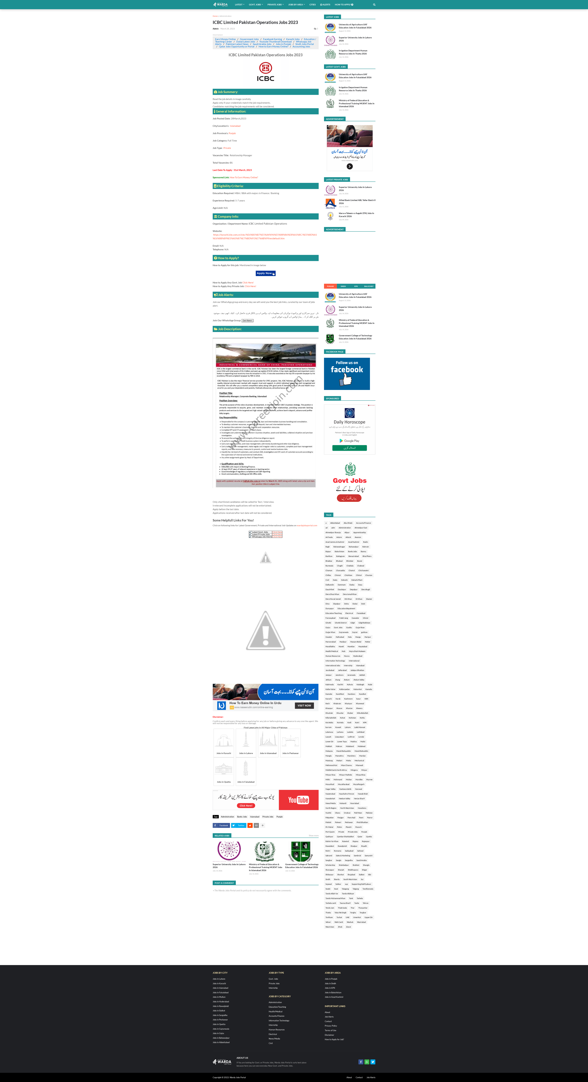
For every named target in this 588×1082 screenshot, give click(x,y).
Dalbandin (330, 585)
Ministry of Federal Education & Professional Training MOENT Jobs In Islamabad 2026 (265, 867)
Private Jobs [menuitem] (275, 4)
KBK (366, 699)
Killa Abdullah (362, 713)
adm (333, 528)
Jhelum (347, 680)
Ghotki (328, 623)
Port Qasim (330, 832)
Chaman (329, 570)
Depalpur (354, 589)
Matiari (339, 760)
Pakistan (369, 813)
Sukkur (338, 884)
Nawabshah (330, 798)
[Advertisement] (266, 710)
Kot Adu (340, 722)
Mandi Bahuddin (361, 751)
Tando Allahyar (348, 893)
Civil (327, 580)
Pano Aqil (351, 817)
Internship (348, 665)
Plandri (349, 827)
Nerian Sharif (359, 798)
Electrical (349, 613)
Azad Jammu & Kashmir (335, 542)
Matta (348, 760)
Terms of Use (330, 1030)
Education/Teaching (334, 613)
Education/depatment (346, 608)
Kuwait (338, 727)
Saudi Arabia (361, 860)
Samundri (369, 855)
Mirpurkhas (360, 775)
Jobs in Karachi (219, 983)
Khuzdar (340, 713)
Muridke (359, 779)
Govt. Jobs (338, 627)
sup (346, 884)
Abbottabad (335, 523)
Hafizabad (340, 637)
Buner (359, 561)
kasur (358, 699)
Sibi (369, 874)
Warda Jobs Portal (238, 1077)
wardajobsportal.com (307, 525)
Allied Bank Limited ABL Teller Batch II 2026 (357, 201)
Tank (351, 898)
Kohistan (352, 718)
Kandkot (362, 694)
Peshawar (349, 822)
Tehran (365, 903)
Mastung (329, 760)
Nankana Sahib (345, 789)
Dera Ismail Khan (350, 594)
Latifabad (360, 732)
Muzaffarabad (343, 784)
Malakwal (361, 746)
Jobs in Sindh (330, 983)
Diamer (369, 599)
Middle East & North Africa (336, 770)
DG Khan (348, 599)
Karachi (329, 699)
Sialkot (361, 874)
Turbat (339, 917)
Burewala (329, 566)
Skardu (337, 879)
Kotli (349, 722)
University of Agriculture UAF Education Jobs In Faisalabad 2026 (355, 26)
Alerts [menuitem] (326, 4)
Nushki (328, 813)
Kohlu (362, 718)
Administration (225, 16)
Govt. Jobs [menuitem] (255, 4)
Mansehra (339, 756)
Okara (337, 813)
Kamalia (369, 689)
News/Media (331, 803)
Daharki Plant (356, 580)
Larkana (340, 732)
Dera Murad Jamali (333, 599)
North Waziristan (347, 808)
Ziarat (348, 927)
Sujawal (329, 884)
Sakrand (329, 855)
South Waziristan (350, 879)
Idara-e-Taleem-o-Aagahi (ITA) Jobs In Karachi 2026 (356, 215)
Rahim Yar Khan (332, 841)
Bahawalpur (354, 547)
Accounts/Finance (363, 523)
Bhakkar (329, 561)
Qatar (360, 836)
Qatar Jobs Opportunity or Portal (236, 46)
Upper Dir (369, 917)
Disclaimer (329, 1035)
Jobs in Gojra (218, 1033)
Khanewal (360, 703)
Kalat (370, 684)
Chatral (352, 570)
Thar (352, 908)
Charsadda (340, 570)
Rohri (328, 851)
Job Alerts (329, 1016)
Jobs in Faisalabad (220, 992)
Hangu (358, 637)
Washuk (350, 922)
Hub (343, 651)
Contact (328, 1021)
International (354, 661)
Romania (337, 851)
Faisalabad (361, 613)
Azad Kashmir (353, 542)
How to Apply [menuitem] (343, 4)
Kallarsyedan (344, 689)
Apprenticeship (359, 532)
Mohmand (338, 779)
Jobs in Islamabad (220, 988)
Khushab (329, 713)
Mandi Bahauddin (343, 751)
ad (327, 528)
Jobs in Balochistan (333, 992)
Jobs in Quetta (219, 1024)
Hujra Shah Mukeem (357, 651)
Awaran (358, 537)
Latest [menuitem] (238, 4)
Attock (348, 537)
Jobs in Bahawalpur (221, 1038)
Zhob (340, 927)
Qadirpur (329, 836)
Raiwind (345, 841)
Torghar (363, 912)
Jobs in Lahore (219, 979)
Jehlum (328, 680)
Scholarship (330, 865)
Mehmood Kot (331, 765)
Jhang (337, 680)
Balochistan (339, 551)
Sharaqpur (330, 870)
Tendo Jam (330, 908)
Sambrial (357, 855)
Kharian (349, 708)
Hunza (346, 656)
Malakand (350, 746)
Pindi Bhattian (362, 822)
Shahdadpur (344, 865)
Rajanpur (365, 841)
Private (227, 148)
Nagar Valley (330, 789)
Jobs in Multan (219, 997)
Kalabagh (360, 684)
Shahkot (356, 865)
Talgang (356, 889)
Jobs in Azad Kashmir (334, 997)
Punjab (232, 133)
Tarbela (360, 898)
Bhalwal (339, 561)
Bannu (363, 551)
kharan (339, 708)
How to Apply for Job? (334, 1039)
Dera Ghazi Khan (332, 594)
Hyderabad (357, 656)
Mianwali (359, 765)
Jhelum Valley (358, 680)
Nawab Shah (363, 794)
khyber (350, 713)
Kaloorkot (358, 689)
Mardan (362, 756)
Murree (369, 779)
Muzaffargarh (358, 784)
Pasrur (370, 817)
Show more (314, 835)
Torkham (329, 917)
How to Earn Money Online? (273, 46)
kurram (329, 727)
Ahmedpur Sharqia (333, 532)
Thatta (328, 912)
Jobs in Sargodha (220, 1015)
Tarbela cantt (331, 903)
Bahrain (365, 547)
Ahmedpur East (361, 528)
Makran (339, 746)
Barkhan (329, 556)
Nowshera (362, 808)
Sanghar (329, 860)
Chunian (368, 575)
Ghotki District (341, 623)
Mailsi (362, 741)
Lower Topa (342, 741)
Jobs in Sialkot (219, 1010)
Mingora (354, 770)
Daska (351, 585)
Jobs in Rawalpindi (221, 1006)
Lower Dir (330, 741)
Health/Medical (332, 651)
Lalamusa (329, 732)
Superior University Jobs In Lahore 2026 (229, 866)
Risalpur (354, 846)
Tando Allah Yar (332, 893)
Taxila (356, 903)
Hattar (367, 642)
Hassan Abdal (355, 642)
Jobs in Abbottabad (221, 1042)
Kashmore (348, 699)
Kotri (357, 722)
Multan (349, 779)
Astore (339, 537)
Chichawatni (363, 570)
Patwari (338, 822)
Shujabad (351, 874)
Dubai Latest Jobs (245, 41)
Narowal (358, 789)
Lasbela (350, 732)
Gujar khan (360, 627)
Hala (350, 637)
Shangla (366, 865)
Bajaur (328, 551)
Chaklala (350, 566)
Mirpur (364, 770)
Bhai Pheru (367, 556)
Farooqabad (330, 618)
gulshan (364, 632)
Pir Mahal (329, 827)
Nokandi (342, 803)
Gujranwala (343, 632)
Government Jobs (249, 39)
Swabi (328, 889)
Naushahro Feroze (346, 794)
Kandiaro (351, 694)
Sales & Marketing (343, 855)
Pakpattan (330, 817)
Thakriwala (342, 908)
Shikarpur (330, 874)
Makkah (329, 746)
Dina (327, 604)
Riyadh (364, 846)
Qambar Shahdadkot (345, 836)
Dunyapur (330, 608)
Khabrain (337, 703)
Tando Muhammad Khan (335, 898)
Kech (328, 703)
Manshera (351, 756)
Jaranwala (351, 675)
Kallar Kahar (330, 689)
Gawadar (355, 618)
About (327, 1012)
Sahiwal (360, 851)
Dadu (335, 580)
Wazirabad (361, 922)
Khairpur (348, 703)
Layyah (328, 737)
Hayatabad (362, 646)
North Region (331, 808)
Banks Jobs (242, 816)
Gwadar (329, 637)
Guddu (349, 627)
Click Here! (248, 282)
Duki (363, 604)
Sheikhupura (353, 870)
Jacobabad (330, 670)
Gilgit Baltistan (364, 623)
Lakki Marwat (359, 727)
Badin (365, 542)
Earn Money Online (225, 39)
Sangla (338, 860)
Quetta (369, 836)
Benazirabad (354, 556)
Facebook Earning (272, 39)
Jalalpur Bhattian (357, 670)
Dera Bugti (365, 589)
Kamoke (329, 694)
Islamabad (235, 125)
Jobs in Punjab (283, 43)
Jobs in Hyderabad (221, 1001)
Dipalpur (336, 604)
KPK (356, 286)
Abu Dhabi (348, 523)
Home (215, 16)
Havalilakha (330, 646)
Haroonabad (331, 642)
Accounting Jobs (301, 46)
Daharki (344, 580)
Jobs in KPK (330, 988)
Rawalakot (330, 846)
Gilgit (353, 623)
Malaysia (329, 751)
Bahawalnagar (339, 547)
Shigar (364, 870)
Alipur (347, 532)
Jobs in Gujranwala (221, 1029)
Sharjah (341, 870)
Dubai (354, 604)
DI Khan (359, 599)
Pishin (339, 827)
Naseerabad (330, 794)
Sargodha (349, 860)
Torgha (353, 912)
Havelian (351, 646)
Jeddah (362, 675)
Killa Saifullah (331, 718)
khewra (359, 708)
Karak (338, 699)
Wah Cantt (339, 922)
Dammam (342, 585)
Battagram (340, 556)
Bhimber (349, 561)
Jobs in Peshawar (220, 1019)
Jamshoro (339, 675)
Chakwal (360, 566)
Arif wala (329, 537)
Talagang (345, 889)
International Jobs (333, 665)
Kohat (342, 718)
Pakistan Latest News (237, 43)
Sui (362, 879)
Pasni (361, 817)
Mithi (328, 779)
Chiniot (338, 575)
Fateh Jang (343, 618)
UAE (347, 917)
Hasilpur (343, 642)
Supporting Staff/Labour (361, 884)
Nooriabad (354, 803)
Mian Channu (346, 765)
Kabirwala (330, 684)
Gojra (328, 627)
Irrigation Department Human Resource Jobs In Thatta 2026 (353, 52)
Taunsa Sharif (345, 903)
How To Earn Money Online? (244, 177)
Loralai (361, 737)
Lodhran (351, 737)
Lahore (348, 727)
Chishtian (348, 575)
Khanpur (329, 708)
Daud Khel (330, 589)
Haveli (341, 646)
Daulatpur (342, 589)
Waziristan (330, 927)
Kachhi (340, 684)
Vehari (328, 922)
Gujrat (354, 632)
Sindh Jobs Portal (304, 43)
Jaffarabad (342, 670)
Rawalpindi (342, 846)
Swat (336, 889)
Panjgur (340, 817)
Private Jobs (267, 816)
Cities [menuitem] (312, 4)
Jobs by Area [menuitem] (295, 4)
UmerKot (357, 917)
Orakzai (347, 813)
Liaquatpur (339, 737)
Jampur (329, 675)
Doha (346, 604)
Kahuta (350, 684)
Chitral (359, 575)
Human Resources (333, 656)
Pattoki (328, 822)
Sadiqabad (349, 851)
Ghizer (365, 618)
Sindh (343, 286)
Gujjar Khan (330, 632)
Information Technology (335, 661)
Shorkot (340, 874)
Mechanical (359, 760)
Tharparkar (363, 908)
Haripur (368, 637)
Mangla (329, 756)
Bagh (328, 547)
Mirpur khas (330, 775)
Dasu (360, 585)
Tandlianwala (368, 889)
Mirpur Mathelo (345, 775)
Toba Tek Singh (340, 912)
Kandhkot (340, 694)
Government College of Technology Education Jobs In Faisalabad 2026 (301, 866)
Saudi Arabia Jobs (262, 43)
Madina (354, 741)
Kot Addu (329, 722)
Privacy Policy (331, 1026)
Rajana (355, 841)
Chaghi (340, 566)
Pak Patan (358, 813)
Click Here (277, 532)
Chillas (328, 575)
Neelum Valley (344, 798)
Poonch (358, 827)
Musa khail (330, 784)
